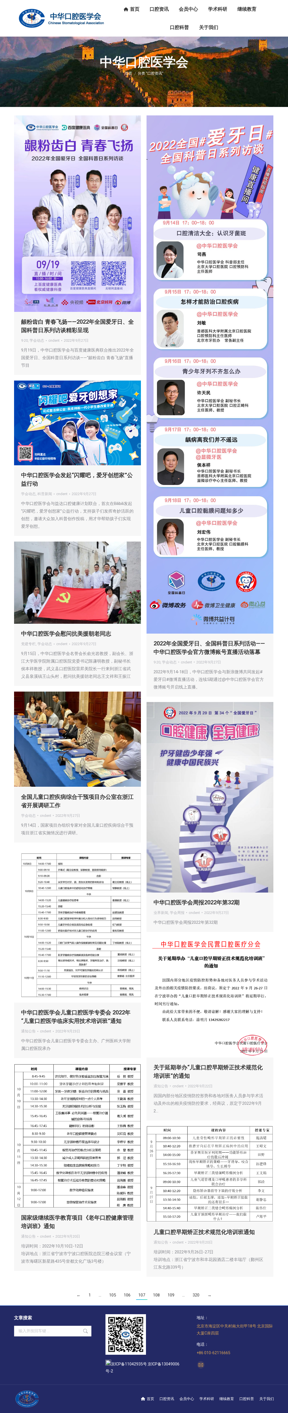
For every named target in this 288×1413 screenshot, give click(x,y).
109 (171, 1295)
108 (156, 1295)
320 (196, 1295)
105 (112, 1295)
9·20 (24, 340)
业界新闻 (161, 913)
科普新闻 (44, 494)
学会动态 (37, 340)
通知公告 (28, 1031)
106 (127, 1295)
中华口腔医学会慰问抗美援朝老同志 (66, 633)
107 (141, 1295)
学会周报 (177, 913)
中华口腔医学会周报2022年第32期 (197, 902)
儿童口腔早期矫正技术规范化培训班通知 (204, 1232)
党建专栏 (28, 644)
